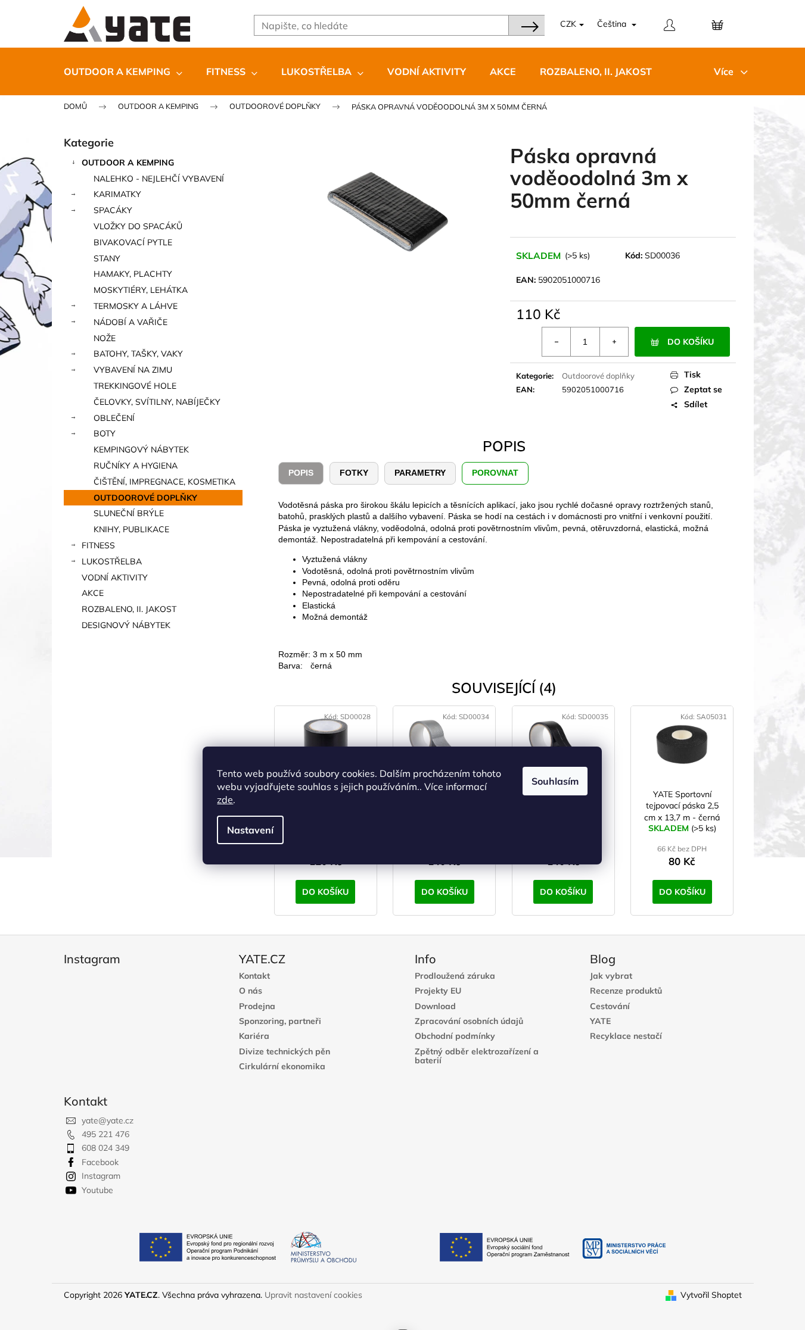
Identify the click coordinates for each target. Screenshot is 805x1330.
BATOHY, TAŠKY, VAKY (138, 353)
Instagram (101, 1175)
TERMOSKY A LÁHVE (136, 306)
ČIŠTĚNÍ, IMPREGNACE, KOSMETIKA (164, 481)
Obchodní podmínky (455, 1036)
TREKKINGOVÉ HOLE (135, 385)
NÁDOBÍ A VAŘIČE (130, 322)
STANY (107, 258)
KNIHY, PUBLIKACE (131, 529)
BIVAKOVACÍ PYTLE (133, 242)
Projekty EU (438, 990)
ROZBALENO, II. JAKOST (129, 609)
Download (435, 1006)
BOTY (105, 433)
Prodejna (257, 1006)
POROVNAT (495, 472)
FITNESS (98, 545)
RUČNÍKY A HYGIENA (136, 465)
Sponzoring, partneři (280, 1021)
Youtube (97, 1190)
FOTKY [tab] (354, 472)
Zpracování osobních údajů (469, 1021)
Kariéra (254, 1036)
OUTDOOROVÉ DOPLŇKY (145, 497)
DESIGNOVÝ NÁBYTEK (126, 625)
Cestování (610, 1006)
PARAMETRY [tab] (420, 472)
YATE (600, 1021)
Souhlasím (555, 781)
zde (225, 800)
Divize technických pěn (284, 1051)
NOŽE (105, 338)
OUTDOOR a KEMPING (128, 162)
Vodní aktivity (115, 577)
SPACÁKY (113, 210)
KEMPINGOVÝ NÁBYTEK (141, 449)
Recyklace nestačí (626, 1036)
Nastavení (250, 830)
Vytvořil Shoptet (711, 1295)
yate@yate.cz (107, 1120)
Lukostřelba (112, 561)
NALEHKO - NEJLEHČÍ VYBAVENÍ (159, 178)
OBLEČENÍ (114, 418)
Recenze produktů (626, 990)
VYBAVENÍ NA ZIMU (133, 369)
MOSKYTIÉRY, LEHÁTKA (141, 290)
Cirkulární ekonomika (282, 1066)
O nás (250, 990)
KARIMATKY (117, 194)
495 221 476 (105, 1134)
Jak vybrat (611, 976)
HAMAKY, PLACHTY (133, 274)
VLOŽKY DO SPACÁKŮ (138, 226)
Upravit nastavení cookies (313, 1295)
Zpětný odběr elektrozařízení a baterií (477, 1056)
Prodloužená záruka (455, 976)
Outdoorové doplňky (598, 375)
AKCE (93, 593)
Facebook (100, 1162)
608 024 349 (105, 1147)
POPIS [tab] (300, 472)
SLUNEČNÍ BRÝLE (129, 513)
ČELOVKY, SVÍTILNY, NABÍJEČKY (157, 401)
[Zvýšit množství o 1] (613, 341)
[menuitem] (123, 71)
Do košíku (690, 341)
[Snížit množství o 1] (556, 341)
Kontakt (254, 976)
